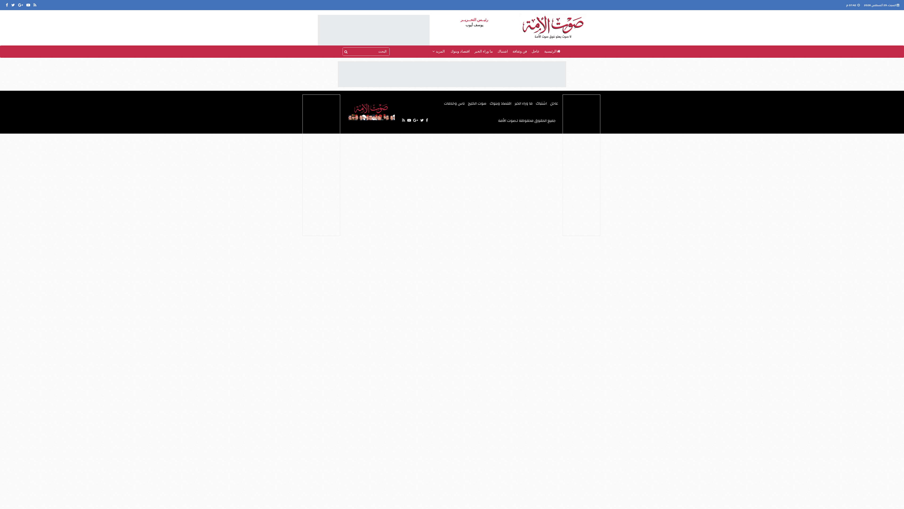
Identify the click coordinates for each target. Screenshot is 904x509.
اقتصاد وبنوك (460, 51)
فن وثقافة (520, 51)
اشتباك (502, 51)
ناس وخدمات (454, 103)
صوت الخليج (477, 103)
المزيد (440, 51)
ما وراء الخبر (483, 51)
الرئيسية (550, 51)
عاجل (536, 51)
